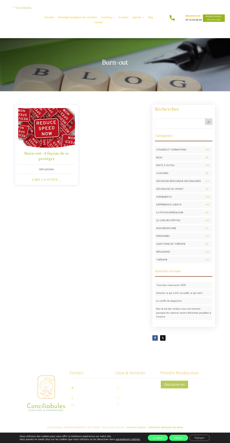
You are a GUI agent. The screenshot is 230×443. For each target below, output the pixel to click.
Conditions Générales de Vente (165, 427)
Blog (150, 17)
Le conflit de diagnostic (169, 300)
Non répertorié (166, 228)
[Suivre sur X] (163, 338)
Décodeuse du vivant (170, 188)
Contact (98, 22)
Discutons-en (174, 384)
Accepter (158, 437)
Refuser (178, 437)
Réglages (199, 437)
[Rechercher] (209, 121)
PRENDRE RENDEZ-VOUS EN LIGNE (214, 18)
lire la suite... (46, 179)
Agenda (136, 17)
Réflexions (46, 169)
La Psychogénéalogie (169, 212)
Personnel (163, 235)
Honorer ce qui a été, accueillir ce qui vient (179, 292)
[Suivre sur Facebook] (155, 338)
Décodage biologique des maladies (77, 17)
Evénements (164, 196)
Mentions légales (136, 427)
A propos (124, 17)
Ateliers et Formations (171, 149)
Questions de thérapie (171, 243)
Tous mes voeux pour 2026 (171, 285)
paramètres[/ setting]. (128, 439)
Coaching (162, 173)
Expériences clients (169, 204)
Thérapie (49, 17)
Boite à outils (165, 165)
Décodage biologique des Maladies (178, 181)
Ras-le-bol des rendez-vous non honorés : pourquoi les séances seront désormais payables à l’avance (183, 312)
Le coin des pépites (168, 220)
